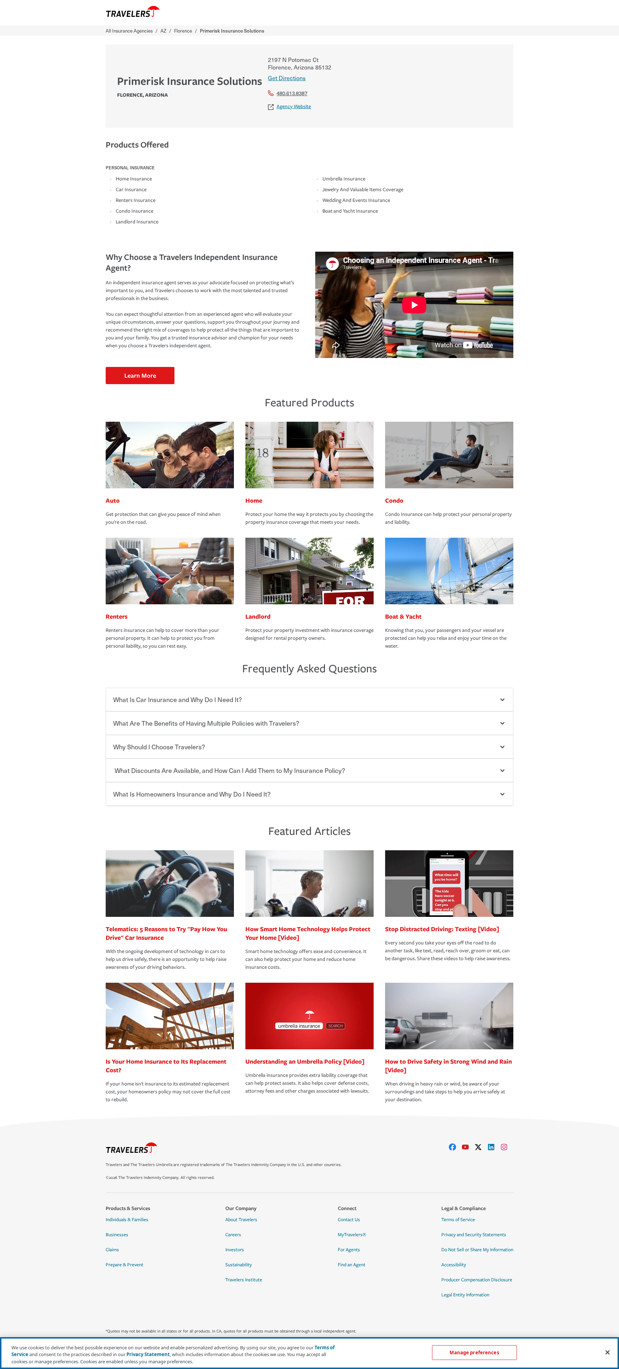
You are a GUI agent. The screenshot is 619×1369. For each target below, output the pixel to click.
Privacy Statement (148, 1354)
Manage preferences (474, 1352)
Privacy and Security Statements (473, 1235)
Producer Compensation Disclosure (476, 1280)
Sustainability (238, 1265)
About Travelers (241, 1220)
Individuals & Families (127, 1220)
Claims (112, 1250)
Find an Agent (351, 1265)
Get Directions (287, 77)
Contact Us (349, 1220)
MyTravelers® (352, 1235)
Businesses (117, 1235)
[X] (481, 1147)
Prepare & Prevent (124, 1265)
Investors (234, 1250)
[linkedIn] (494, 1147)
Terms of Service (458, 1220)
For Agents (349, 1250)
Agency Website (294, 106)
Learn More (140, 375)
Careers (233, 1235)
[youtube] (468, 1147)
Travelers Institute (243, 1280)
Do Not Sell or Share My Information (477, 1250)
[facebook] (455, 1147)
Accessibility (453, 1265)
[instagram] (506, 1147)
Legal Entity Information (465, 1295)
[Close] (607, 1352)
